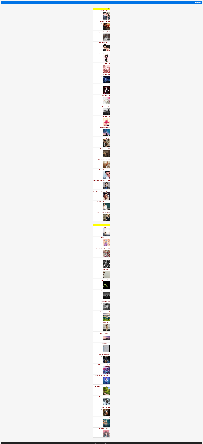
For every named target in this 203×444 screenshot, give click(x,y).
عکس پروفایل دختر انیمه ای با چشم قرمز (102, 375)
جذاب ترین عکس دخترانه (105, 148)
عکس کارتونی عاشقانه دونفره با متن (103, 32)
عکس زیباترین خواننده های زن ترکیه (103, 212)
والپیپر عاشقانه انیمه (106, 85)
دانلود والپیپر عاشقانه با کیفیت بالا (103, 138)
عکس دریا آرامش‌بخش (105, 418)
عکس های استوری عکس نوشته (104, 343)
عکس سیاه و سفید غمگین (105, 301)
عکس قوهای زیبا (107, 227)
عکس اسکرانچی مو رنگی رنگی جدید (103, 248)
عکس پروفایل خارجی (106, 269)
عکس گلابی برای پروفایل (105, 280)
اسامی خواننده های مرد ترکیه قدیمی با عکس (101, 191)
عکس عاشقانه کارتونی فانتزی (104, 53)
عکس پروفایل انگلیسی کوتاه (104, 333)
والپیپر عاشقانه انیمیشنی (105, 63)
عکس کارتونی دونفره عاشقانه (104, 42)
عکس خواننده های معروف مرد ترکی (103, 201)
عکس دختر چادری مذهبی (105, 237)
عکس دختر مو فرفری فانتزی (104, 428)
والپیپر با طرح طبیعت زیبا (105, 312)
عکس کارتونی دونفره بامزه (105, 10)
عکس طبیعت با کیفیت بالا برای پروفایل (102, 386)
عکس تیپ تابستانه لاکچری (105, 322)
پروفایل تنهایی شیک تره (105, 259)
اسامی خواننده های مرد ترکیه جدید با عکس (101, 180)
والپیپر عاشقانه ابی (106, 74)
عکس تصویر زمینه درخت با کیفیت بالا (103, 365)
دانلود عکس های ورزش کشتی (104, 354)
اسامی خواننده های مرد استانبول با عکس (102, 170)
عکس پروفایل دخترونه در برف (104, 396)
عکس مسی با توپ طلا (105, 407)
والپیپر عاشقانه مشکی (106, 106)
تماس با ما (197, 2)
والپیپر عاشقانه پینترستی (105, 95)
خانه (200, 2)
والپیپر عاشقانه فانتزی (106, 116)
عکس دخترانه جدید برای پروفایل (104, 159)
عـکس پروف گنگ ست (105, 290)
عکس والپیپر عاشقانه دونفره (105, 127)
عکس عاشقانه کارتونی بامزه (105, 21)
